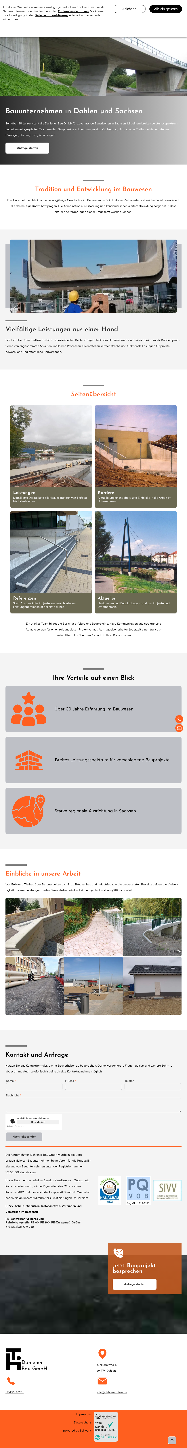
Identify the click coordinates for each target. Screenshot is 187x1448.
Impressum (83, 1414)
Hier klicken (38, 1122)
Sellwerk (85, 1430)
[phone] (179, 719)
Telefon (129, 1081)
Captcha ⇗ (15, 1126)
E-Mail (69, 1081)
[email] (179, 728)
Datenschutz (82, 1422)
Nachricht (12, 1095)
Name (10, 1081)
